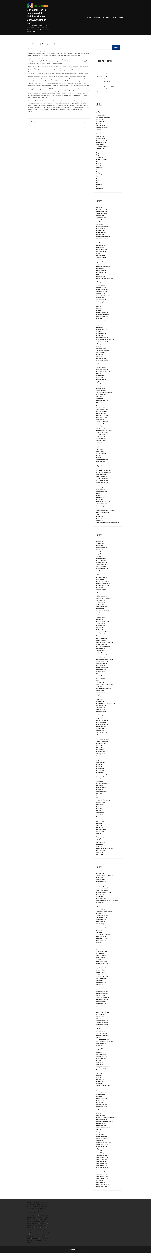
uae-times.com (100, 541)
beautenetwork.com (101, 504)
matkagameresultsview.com (104, 632)
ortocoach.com (100, 1113)
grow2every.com (100, 407)
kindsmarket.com (100, 693)
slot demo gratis (100, 126)
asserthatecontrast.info (102, 775)
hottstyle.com (100, 420)
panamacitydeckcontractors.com (105, 703)
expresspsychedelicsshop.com (104, 392)
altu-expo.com (100, 327)
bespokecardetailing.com (103, 314)
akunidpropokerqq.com (102, 312)
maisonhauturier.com (102, 432)
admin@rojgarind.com (47, 44)
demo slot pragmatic (102, 128)
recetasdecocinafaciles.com (104, 342)
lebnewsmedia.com (101, 291)
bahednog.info (100, 894)
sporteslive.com (100, 995)
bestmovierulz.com (101, 258)
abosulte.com (99, 495)
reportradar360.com (101, 716)
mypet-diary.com (100, 699)
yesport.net (99, 943)
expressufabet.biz (101, 564)
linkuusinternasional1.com (103, 296)
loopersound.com (100, 262)
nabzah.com (99, 628)
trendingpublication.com (102, 1155)
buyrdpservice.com (101, 941)
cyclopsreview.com (101, 375)
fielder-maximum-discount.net (104, 684)
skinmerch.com (100, 253)
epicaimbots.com (100, 388)
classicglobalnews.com (102, 512)
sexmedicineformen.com (103, 1128)
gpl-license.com (100, 405)
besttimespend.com (101, 1092)
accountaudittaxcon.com (103, 1086)
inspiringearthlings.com (102, 424)
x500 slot (34, 1213)
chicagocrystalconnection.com (104, 848)
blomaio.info (99, 785)
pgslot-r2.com (100, 451)
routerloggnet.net (101, 602)
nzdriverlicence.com (101, 445)
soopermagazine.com (102, 474)
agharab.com (99, 335)
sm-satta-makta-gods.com (103, 470)
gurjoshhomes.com (101, 281)
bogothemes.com (101, 272)
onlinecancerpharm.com (102, 1035)
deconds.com (99, 518)
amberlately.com (100, 230)
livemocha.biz (99, 815)
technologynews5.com (102, 460)
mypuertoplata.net (101, 567)
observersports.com (101, 962)
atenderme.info (100, 777)
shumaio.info (99, 796)
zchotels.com (99, 455)
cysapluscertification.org (103, 800)
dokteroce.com (100, 731)
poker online (99, 168)
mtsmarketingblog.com (102, 741)
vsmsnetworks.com (101, 548)
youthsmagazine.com (102, 978)
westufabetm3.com (101, 1182)
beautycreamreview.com (103, 371)
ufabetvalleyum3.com (102, 1178)
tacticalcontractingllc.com (103, 1142)
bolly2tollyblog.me (101, 829)
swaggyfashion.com (101, 718)
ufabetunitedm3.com (102, 1168)
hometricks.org (100, 1103)
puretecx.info (99, 760)
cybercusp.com (100, 514)
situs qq (98, 170)
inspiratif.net (99, 546)
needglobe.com (100, 1111)
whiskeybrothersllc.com (102, 1185)
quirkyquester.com (101, 1126)
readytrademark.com (102, 479)
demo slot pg (99, 132)
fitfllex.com (99, 686)
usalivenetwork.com (101, 905)
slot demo (35, 1215)
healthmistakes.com (101, 1054)
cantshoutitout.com (101, 562)
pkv (97, 161)
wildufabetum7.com (101, 1187)
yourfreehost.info (100, 277)
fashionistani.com (101, 394)
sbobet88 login (100, 144)
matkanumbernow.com (102, 594)
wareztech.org (100, 924)
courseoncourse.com (102, 890)
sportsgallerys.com (101, 1004)
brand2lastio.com (100, 665)
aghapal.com (99, 325)
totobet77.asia (100, 1151)
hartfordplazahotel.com (102, 838)
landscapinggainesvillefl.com (104, 430)
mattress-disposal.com (102, 1039)
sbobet (29, 1238)
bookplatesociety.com (102, 289)
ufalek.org (98, 1037)
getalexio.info (99, 1084)
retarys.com (99, 932)
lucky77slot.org (100, 1029)
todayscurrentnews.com (102, 1149)
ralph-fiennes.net (100, 682)
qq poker (37, 1228)
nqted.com (99, 443)
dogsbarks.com (100, 382)
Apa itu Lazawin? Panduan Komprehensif (108, 92)
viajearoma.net (100, 331)
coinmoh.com (99, 373)
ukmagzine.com (100, 922)
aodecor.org (99, 806)
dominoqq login (35, 1211)
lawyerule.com (100, 737)
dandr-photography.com (102, 729)
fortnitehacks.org (100, 802)
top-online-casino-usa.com (103, 613)
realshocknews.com (101, 1050)
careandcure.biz (100, 1094)
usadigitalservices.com (102, 668)
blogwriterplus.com (101, 882)
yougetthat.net (100, 947)
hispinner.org (99, 636)
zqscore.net (99, 1073)
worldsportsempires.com (103, 1067)
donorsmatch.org (100, 808)
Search (98, 44)
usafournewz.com (101, 218)
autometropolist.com (102, 369)
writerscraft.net (100, 657)
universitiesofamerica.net (103, 583)
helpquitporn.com (101, 413)
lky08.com (98, 680)
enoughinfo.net (100, 821)
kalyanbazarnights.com (102, 611)
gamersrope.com (100, 913)
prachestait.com (100, 752)
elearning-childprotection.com (104, 659)
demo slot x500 (37, 1217)
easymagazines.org (101, 1098)
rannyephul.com (100, 714)
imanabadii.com (100, 850)
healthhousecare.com (102, 409)
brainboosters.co (100, 228)
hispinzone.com (100, 609)
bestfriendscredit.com (102, 317)
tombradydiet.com (101, 283)
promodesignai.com (101, 489)
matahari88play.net (101, 974)
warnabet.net (99, 825)
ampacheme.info (100, 768)
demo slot (98, 130)
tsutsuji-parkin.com (101, 333)
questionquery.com (101, 722)
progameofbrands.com (102, 585)
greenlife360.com (101, 560)
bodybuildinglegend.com (102, 724)
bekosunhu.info (100, 781)
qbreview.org (99, 588)
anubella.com (99, 500)
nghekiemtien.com (101, 743)
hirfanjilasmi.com (100, 1100)
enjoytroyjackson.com (102, 386)
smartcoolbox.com (101, 1134)
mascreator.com (100, 434)
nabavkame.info (100, 842)
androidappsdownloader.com (104, 646)
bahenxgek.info (100, 896)
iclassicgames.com (101, 955)
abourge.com (99, 354)
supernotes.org (100, 1065)
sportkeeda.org (100, 1090)
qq (96, 187)
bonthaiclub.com (100, 285)
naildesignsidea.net (101, 344)
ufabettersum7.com (101, 1161)
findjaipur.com (100, 241)
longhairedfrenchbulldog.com (104, 968)
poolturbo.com (100, 750)
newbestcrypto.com (101, 951)
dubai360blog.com (101, 1027)
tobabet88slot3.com (101, 1147)
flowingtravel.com (101, 617)
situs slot (41, 1207)
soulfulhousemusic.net (102, 1138)
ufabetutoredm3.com (102, 1174)
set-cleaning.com (100, 487)
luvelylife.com (99, 695)
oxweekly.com (100, 701)
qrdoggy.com (99, 1046)
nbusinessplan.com (101, 558)
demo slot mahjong (101, 140)
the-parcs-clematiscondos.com (104, 875)
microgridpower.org (101, 1107)
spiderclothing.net (101, 300)
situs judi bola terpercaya (103, 117)
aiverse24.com (100, 497)
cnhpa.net (98, 1060)
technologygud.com (101, 1048)
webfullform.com (100, 575)
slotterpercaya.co (101, 1132)
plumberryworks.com (101, 1119)
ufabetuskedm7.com (102, 1172)
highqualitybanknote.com (103, 415)
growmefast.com (100, 1031)
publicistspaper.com (101, 491)
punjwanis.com (100, 873)
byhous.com (99, 836)
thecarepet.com (100, 880)
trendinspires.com (101, 712)
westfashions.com (101, 705)
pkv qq (97, 155)
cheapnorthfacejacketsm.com (104, 279)
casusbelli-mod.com (101, 287)
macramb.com (100, 697)
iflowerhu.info (99, 846)
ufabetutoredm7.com (102, 1176)
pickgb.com (99, 1052)
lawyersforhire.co (100, 970)
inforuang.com (100, 691)
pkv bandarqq (99, 189)
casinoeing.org (100, 813)
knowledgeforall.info (101, 663)
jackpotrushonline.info (102, 907)
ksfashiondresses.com (102, 1056)
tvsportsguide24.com (102, 1023)
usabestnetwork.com (102, 926)
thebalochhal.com (101, 220)
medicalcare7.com (101, 623)
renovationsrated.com (102, 481)
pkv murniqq (43, 1223)
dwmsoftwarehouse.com (103, 384)
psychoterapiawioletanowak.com (105, 1121)
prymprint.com (100, 1088)
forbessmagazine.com (102, 401)
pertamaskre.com (101, 899)
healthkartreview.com (102, 411)
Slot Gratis (106, 17)
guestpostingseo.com (102, 884)
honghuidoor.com (100, 615)
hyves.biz (98, 819)
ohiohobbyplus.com (101, 270)
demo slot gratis (100, 138)
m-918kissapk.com (101, 840)
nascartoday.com (101, 441)
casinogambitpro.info (102, 886)
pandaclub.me (100, 832)
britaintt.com (99, 516)
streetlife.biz (99, 817)
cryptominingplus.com (102, 964)
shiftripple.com (100, 1130)
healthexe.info (100, 758)
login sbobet (35, 1238)
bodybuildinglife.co (101, 1044)
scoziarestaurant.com (102, 483)
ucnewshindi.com (100, 909)
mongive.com (99, 630)
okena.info (99, 310)
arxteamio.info (100, 1081)
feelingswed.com (100, 396)
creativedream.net (101, 672)
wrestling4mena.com (102, 661)
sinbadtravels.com (101, 920)
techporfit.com (100, 554)
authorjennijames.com (102, 329)
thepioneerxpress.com (102, 569)
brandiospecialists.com (102, 621)
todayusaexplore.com (102, 214)
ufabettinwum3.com (101, 1166)
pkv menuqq (35, 1223)
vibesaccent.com (100, 224)
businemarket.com (101, 972)
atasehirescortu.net (101, 1010)
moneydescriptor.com (102, 976)
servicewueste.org (101, 590)
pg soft (29, 1213)
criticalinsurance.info (101, 638)
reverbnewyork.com (101, 251)
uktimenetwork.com (101, 209)
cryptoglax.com (100, 268)
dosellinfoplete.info (101, 787)
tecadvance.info (100, 762)
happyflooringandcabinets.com (104, 1042)
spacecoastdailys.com (102, 476)
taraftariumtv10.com (102, 720)
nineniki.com (99, 619)
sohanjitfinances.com (102, 1136)
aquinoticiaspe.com (101, 966)
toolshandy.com (100, 707)
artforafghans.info (101, 754)
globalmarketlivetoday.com (103, 403)
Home (89, 17)
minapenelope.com (101, 264)
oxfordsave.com (100, 953)
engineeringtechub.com (102, 1012)
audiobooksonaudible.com (103, 502)
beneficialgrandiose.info (102, 783)
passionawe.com (100, 1115)
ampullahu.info (100, 771)
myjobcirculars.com (101, 596)
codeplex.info (99, 308)
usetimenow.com (100, 649)
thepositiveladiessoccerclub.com (105, 340)
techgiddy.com (100, 903)
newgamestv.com (101, 1002)
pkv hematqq (30, 1226)
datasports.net (100, 1008)
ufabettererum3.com (102, 1157)
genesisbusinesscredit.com (103, 689)
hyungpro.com (100, 989)
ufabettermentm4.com (102, 1159)
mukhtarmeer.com (101, 439)
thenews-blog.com (101, 464)
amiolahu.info (99, 766)
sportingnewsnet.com (102, 991)
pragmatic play (32, 1209)
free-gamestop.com (101, 917)
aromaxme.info (100, 773)
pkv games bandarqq (101, 142)
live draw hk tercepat (102, 147)
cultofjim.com (100, 243)
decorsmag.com (100, 579)
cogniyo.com (99, 1096)
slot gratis (98, 134)
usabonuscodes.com (101, 468)
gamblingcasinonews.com (103, 581)
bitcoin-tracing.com (101, 506)
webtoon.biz (99, 985)
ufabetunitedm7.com (102, 1170)
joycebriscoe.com (101, 232)
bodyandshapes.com (101, 508)
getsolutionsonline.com (102, 634)
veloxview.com (100, 1180)
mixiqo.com (99, 1109)
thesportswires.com (101, 987)
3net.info (98, 306)
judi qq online (99, 111)
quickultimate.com (101, 1124)
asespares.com (100, 363)
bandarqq (98, 165)
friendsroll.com (100, 298)
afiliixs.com (99, 357)
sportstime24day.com (102, 993)
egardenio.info (100, 1079)
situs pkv (98, 113)
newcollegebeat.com (101, 249)
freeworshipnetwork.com (103, 350)
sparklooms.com (100, 1140)
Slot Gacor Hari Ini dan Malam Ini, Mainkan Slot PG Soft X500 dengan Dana (36, 16)
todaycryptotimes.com (102, 466)
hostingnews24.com (101, 418)
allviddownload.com (101, 577)
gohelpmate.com (100, 653)
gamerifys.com (100, 543)
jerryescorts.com (100, 1014)
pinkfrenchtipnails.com (102, 999)
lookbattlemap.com (101, 938)
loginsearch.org (100, 804)
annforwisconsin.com (102, 239)
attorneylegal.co (100, 1016)
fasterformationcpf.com (103, 934)
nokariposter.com (101, 640)
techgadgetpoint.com (102, 1020)
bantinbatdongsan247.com (103, 892)
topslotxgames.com (101, 600)
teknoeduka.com (100, 462)
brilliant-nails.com (101, 726)
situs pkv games (100, 174)
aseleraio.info (99, 1075)
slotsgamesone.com (101, 607)
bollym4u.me (99, 827)
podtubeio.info (100, 789)
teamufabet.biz (100, 573)
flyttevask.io (99, 834)
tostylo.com (99, 945)
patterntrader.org (101, 1058)
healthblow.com (100, 651)
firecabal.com (99, 399)
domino (98, 180)
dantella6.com (100, 604)
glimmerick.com (100, 245)
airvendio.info (99, 756)
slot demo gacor (100, 136)
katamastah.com (100, 1071)
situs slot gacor (43, 1215)
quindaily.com (99, 493)
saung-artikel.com (101, 957)
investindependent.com (102, 426)
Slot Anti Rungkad (117, 17)
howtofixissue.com (101, 571)
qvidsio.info (99, 794)
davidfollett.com (100, 247)
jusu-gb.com (99, 877)
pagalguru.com (100, 447)
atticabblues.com (101, 367)
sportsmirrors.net (100, 1006)
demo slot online (100, 115)
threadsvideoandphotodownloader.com (107, 901)
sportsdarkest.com (101, 983)
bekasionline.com (100, 556)
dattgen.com (99, 378)
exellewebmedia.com (102, 915)
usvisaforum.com (100, 256)
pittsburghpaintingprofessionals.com (106, 1117)
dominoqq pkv (100, 157)
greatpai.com (99, 346)
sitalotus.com (99, 1063)
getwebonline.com (101, 676)
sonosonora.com (100, 293)
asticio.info (99, 1077)
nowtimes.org (99, 811)
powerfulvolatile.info (101, 792)
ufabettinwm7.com (101, 1163)
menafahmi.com (100, 436)
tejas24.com (99, 747)
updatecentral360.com (102, 1069)
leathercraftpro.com (101, 1105)
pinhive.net (99, 823)
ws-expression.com (101, 453)
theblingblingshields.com (102, 997)
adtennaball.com (100, 625)
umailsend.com (100, 930)
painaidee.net (99, 981)
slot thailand (40, 1209)
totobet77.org (100, 1153)
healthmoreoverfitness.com (103, 598)
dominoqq (98, 123)
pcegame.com (100, 449)
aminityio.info (99, 764)
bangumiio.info (100, 779)
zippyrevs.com (100, 592)
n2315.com (99, 674)
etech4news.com (101, 390)
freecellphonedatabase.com (104, 911)
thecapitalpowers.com (102, 1145)
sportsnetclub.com (101, 949)
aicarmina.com (100, 235)
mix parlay (43, 1238)
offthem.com (99, 550)
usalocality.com (100, 216)
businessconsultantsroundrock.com (106, 510)
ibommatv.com (100, 552)
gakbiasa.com (99, 844)
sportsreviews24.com (102, 1025)
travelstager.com (100, 710)
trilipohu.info (99, 853)
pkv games (99, 153)
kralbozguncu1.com (101, 428)
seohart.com (99, 485)
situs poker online (101, 121)
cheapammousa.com (102, 338)
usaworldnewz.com (101, 211)
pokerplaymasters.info (102, 888)
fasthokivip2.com (100, 959)
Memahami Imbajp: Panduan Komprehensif (108, 79)
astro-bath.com (100, 323)
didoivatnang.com (101, 380)
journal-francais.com (101, 733)
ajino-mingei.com (100, 275)
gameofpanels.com (101, 644)
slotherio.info (99, 798)
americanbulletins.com (102, 361)
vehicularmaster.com (102, 222)
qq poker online (44, 1202)
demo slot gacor (100, 149)
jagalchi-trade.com (101, 260)
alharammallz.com (101, 359)
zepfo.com (99, 457)
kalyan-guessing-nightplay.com (104, 642)
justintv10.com (100, 735)
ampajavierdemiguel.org (102, 226)
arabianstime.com (101, 365)
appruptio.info (100, 855)
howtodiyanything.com (102, 422)
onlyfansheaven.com (101, 678)
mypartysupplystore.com (103, 237)
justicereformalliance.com (103, 266)
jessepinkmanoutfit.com (102, 928)
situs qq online (100, 119)
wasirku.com (99, 745)
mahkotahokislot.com (102, 1033)
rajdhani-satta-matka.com (103, 655)
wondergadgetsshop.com (103, 302)
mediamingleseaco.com (102, 739)
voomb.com (99, 1018)
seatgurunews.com (101, 304)
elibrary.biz (99, 319)
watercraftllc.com (101, 352)
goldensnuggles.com (101, 936)
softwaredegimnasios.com (103, 472)
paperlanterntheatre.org (102, 348)
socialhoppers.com (101, 670)
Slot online (97, 17)
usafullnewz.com (100, 207)
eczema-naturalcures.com (103, 321)
